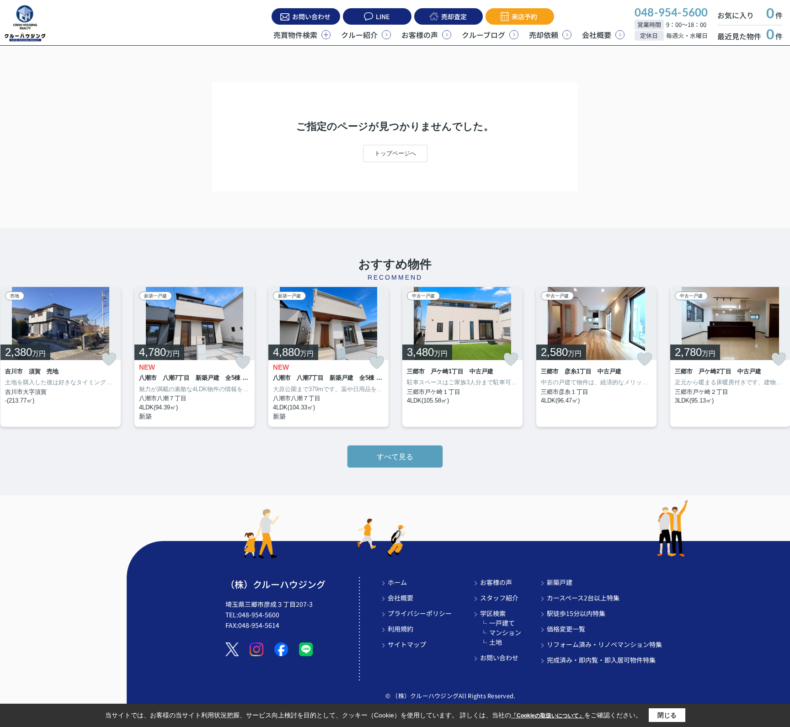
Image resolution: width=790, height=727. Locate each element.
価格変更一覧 (566, 628)
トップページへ (395, 153)
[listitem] (195, 357)
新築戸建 (559, 582)
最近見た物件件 (750, 36)
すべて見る (395, 457)
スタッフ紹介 (499, 597)
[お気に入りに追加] (108, 359)
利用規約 (400, 628)
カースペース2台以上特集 (583, 597)
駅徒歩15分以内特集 (576, 613)
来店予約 (524, 16)
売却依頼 (543, 34)
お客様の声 (419, 34)
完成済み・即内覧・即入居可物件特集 (601, 659)
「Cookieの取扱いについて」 (547, 715)
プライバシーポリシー (420, 613)
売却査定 (454, 16)
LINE (383, 16)
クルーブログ (483, 34)
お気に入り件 (750, 15)
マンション (505, 632)
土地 (495, 642)
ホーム (397, 582)
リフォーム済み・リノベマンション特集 (604, 644)
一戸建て (502, 622)
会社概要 (596, 34)
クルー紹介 (359, 34)
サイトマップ (407, 644)
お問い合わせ (311, 16)
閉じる (667, 715)
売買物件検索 (295, 34)
